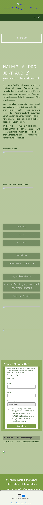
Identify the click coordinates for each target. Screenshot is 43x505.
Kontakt (21, 480)
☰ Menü (37, 17)
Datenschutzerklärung (17, 503)
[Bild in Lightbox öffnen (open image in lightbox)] (21, 316)
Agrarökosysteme (21, 277)
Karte (21, 235)
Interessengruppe (13, 401)
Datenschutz (13, 484)
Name (9, 392)
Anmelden (21, 426)
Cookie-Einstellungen (21, 498)
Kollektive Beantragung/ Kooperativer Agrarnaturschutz (21, 286)
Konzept (21, 243)
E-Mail (9, 383)
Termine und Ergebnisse (21, 264)
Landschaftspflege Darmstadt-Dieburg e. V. (21, 9)
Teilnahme (21, 256)
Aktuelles (21, 227)
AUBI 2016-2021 (21, 296)
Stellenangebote (29, 484)
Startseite (11, 480)
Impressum (31, 480)
